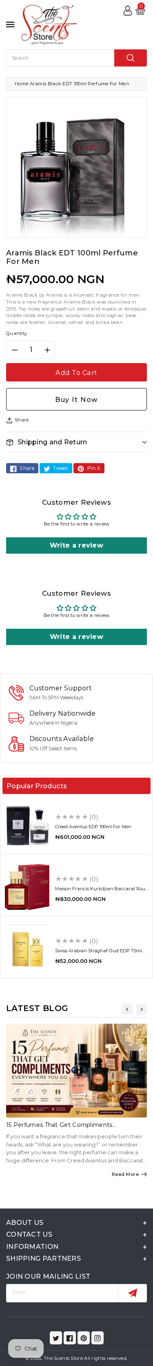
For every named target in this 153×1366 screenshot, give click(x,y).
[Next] (141, 1009)
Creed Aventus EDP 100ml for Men (93, 826)
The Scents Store (63, 1358)
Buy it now (76, 399)
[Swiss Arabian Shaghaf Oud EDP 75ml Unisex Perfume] (27, 949)
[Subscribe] (132, 1293)
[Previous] (127, 1009)
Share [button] (22, 420)
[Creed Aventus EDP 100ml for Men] (27, 825)
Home (21, 83)
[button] (76, 442)
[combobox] (76, 58)
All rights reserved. (105, 1358)
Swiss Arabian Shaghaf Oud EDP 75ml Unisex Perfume (98, 953)
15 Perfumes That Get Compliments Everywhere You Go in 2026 (59, 1128)
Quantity (16, 333)
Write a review (76, 545)
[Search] (130, 58)
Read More (125, 1174)
